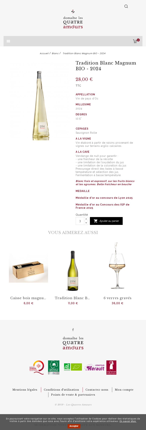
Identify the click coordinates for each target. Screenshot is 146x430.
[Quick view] (32, 290)
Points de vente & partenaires (73, 394)
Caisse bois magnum (28, 298)
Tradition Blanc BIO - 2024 (74, 298)
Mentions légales (24, 389)
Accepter (73, 426)
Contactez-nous (96, 389)
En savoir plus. (128, 421)
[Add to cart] (25, 290)
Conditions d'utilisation (61, 389)
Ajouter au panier (106, 221)
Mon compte (124, 389)
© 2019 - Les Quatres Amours (73, 404)
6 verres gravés (118, 298)
